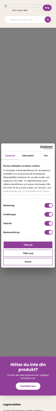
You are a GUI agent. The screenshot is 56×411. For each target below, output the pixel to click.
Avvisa (28, 261)
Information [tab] (28, 155)
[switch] (49, 214)
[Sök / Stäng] (48, 19)
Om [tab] (46, 155)
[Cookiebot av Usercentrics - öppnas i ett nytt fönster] (40, 147)
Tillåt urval (28, 253)
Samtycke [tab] (10, 155)
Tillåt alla (28, 245)
